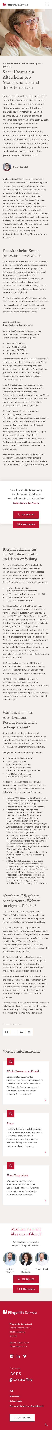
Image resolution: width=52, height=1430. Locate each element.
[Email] (6, 1032)
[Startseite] (20, 1312)
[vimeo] (24, 1356)
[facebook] (12, 1356)
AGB (11, 1391)
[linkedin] (18, 1356)
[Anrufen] (46, 1424)
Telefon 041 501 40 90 (19, 1342)
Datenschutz (16, 1401)
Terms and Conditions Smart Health (27, 1406)
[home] (15, 4)
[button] (45, 4)
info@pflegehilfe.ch (18, 1346)
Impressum (15, 1396)
